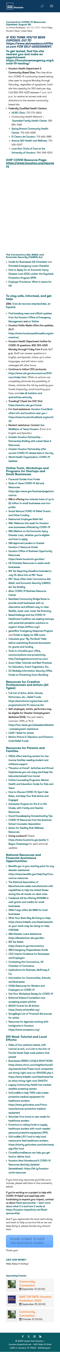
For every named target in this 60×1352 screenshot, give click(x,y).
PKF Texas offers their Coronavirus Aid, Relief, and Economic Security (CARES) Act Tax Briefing (29, 583)
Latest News (26, 31)
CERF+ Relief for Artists (21, 733)
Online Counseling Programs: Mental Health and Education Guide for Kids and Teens (30, 784)
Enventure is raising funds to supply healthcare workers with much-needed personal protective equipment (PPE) (29, 1128)
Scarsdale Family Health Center (29, 120)
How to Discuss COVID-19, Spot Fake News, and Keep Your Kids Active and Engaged (28, 796)
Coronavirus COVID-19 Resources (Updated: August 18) (26, 23)
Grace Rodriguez (17, 27)
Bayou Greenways (18, 844)
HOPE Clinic (18, 112)
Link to (29, 1053)
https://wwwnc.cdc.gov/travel (25, 405)
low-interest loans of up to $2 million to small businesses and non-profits (31, 503)
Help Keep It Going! (17, 1263)
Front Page (47, 27)
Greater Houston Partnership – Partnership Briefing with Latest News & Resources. (29, 441)
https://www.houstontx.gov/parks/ (27, 840)
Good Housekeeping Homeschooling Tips (30, 816)
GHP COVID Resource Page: (30, 163)
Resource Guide (29, 547)
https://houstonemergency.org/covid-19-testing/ (30, 62)
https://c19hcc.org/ (28, 627)
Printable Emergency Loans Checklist (28, 266)
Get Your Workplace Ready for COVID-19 (31, 993)
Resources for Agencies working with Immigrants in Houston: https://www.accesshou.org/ (28, 1025)
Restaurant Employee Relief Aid (25, 519)
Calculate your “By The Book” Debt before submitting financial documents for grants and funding (29, 643)
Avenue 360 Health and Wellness (29, 140)
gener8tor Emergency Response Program (30, 631)
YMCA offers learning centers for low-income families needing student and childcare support (29, 760)
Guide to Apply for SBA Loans (29, 635)
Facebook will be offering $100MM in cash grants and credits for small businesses (28, 902)
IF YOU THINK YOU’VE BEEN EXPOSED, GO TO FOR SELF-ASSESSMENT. (29, 42)
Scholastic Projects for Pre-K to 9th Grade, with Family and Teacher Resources (27, 808)
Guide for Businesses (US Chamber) (27, 262)
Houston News (13, 31)
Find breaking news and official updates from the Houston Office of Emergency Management (30, 317)
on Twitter (33, 321)
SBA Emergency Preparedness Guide (28, 950)
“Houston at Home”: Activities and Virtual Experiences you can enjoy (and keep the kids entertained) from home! (30, 772)
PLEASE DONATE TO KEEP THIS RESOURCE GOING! (27, 1241)
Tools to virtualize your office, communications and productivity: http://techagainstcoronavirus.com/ (28, 655)
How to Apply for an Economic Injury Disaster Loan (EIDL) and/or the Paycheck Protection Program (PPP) (31, 274)
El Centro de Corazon (23, 136)
